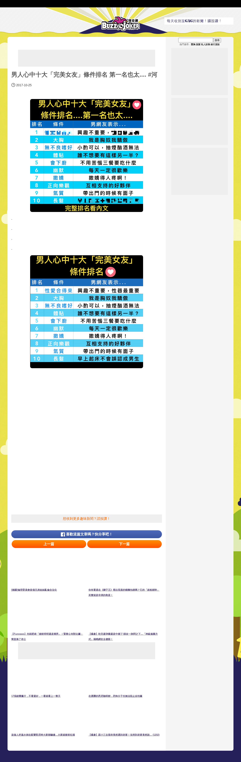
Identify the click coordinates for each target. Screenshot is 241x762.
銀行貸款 (215, 44)
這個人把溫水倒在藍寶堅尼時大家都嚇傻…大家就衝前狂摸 (43, 734)
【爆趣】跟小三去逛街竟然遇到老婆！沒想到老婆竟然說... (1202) (123, 734)
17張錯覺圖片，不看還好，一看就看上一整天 (35, 696)
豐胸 (193, 44)
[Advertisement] (86, 58)
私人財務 (205, 44)
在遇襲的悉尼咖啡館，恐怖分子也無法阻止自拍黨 (115, 696)
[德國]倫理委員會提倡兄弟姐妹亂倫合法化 (34, 589)
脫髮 (198, 44)
